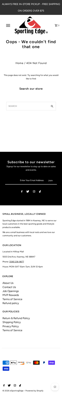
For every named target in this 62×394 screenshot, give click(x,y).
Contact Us (9, 287)
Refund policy (10, 303)
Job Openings (10, 291)
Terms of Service (12, 299)
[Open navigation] (8, 25)
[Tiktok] (40, 192)
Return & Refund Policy (16, 318)
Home (19, 63)
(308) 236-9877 (16, 261)
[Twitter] (27, 192)
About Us (7, 283)
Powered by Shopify (34, 391)
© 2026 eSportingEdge (13, 391)
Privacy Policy (10, 326)
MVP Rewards (10, 295)
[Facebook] (21, 192)
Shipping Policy (11, 322)
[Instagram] (34, 192)
